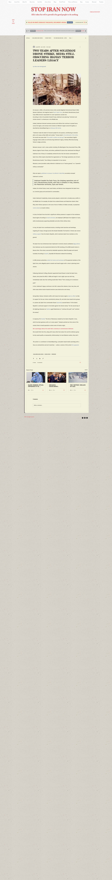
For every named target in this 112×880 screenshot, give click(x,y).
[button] (85, 38)
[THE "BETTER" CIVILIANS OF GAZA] (78, 377)
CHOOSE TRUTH (48, 38)
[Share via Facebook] (33, 358)
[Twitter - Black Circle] (85, 418)
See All (86, 369)
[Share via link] (43, 358)
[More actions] (80, 47)
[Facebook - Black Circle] (82, 418)
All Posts (28, 38)
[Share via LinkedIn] (39, 358)
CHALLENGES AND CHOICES (37, 38)
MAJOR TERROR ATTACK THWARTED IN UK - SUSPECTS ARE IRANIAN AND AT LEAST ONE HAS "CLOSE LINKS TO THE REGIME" (35, 385)
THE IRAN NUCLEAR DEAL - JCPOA (60, 38)
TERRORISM (53, 354)
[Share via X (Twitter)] (36, 358)
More (70, 38)
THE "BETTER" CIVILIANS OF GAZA (77, 385)
